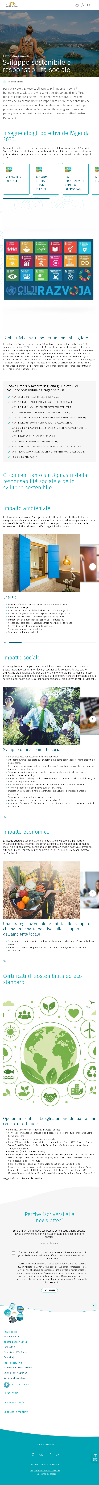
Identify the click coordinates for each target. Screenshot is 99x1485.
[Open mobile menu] (94, 5)
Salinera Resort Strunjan (15, 1373)
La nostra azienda (14, 1402)
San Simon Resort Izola (15, 1378)
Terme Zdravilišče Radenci (16, 1352)
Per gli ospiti (11, 1393)
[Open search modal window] (89, 5)
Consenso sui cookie (46, 1474)
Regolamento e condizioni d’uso (45, 1470)
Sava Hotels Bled (11, 1336)
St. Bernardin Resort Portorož (18, 1367)
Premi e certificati (34, 1178)
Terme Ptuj (9, 1357)
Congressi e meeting (16, 1411)
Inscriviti (49, 1290)
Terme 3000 (9, 1347)
